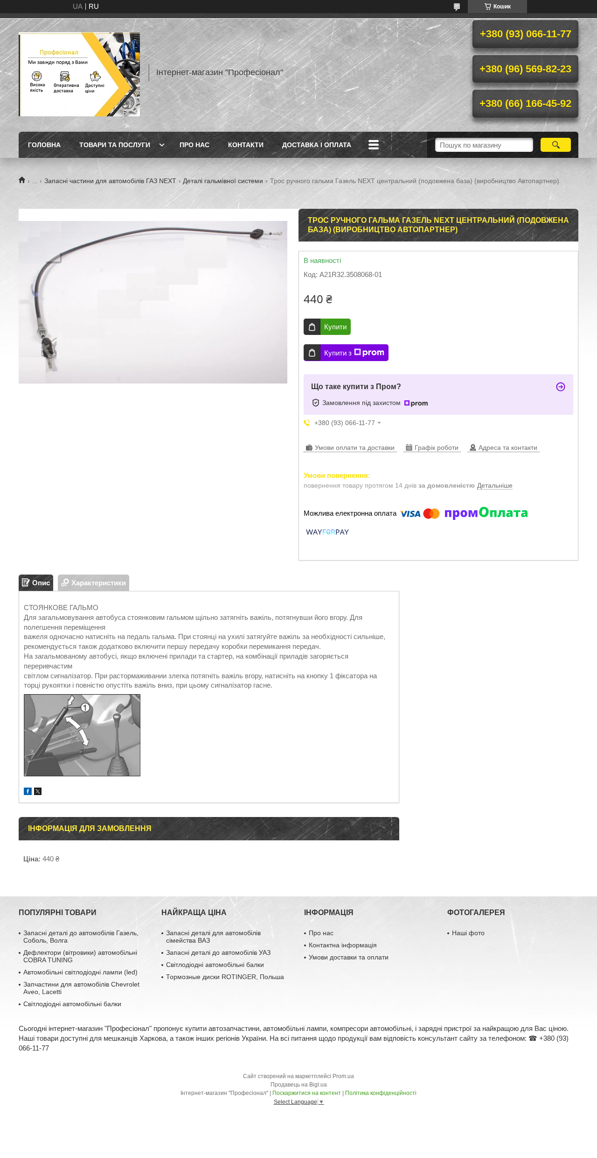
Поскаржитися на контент (306, 1093)
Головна (44, 145)
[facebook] (28, 792)
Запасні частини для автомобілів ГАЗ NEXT (110, 181)
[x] (38, 792)
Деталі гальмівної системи (223, 181)
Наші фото (468, 933)
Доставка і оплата (316, 145)
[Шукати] (556, 145)
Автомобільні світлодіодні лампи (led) (80, 972)
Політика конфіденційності (381, 1093)
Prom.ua (343, 1076)
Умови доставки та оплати (349, 957)
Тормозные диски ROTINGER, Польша (225, 976)
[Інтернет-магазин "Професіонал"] (79, 72)
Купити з (338, 353)
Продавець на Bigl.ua (299, 1084)
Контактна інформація (343, 945)
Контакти (246, 145)
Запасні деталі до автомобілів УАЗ (218, 952)
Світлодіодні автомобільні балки (72, 1004)
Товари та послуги (114, 145)
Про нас (194, 145)
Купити (335, 327)
